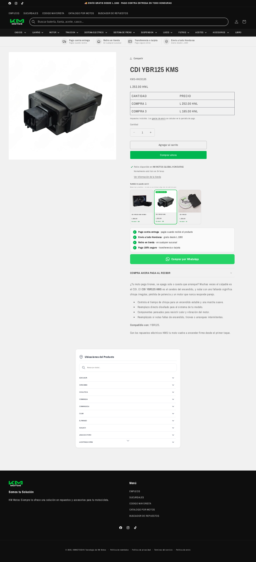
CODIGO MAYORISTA (140, 503)
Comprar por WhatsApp (185, 259)
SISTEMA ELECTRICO (94, 32)
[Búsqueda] (33, 22)
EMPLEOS (134, 491)
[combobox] (132, 22)
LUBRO (238, 32)
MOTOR (52, 32)
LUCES (166, 32)
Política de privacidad (141, 550)
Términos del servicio (163, 550)
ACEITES (199, 32)
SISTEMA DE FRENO (123, 32)
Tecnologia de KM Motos (96, 550)
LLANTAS (36, 32)
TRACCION (70, 32)
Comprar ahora (168, 155)
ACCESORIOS (219, 32)
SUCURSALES (136, 497)
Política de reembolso (119, 550)
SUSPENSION (147, 32)
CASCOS (19, 32)
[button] (182, 273)
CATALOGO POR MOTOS (142, 509)
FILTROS (182, 32)
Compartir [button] (138, 58)
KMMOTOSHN (79, 550)
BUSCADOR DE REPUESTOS (144, 515)
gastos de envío (159, 118)
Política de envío (183, 550)
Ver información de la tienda (147, 176)
